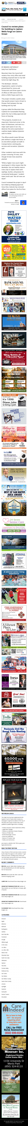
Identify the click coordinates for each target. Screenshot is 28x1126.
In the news (4, 945)
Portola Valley (5, 968)
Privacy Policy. (13, 1122)
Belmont (4, 926)
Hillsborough (5, 942)
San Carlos (4, 973)
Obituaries (4, 960)
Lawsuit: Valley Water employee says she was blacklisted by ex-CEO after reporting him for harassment (13, 867)
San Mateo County (6, 978)
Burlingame (4, 929)
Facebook (4, 937)
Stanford (4, 989)
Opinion (3, 963)
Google (3, 939)
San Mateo (4, 976)
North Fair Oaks (6, 958)
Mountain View (5, 955)
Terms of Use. (19, 1122)
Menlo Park (4, 952)
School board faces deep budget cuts (16, 881)
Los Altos (4, 947)
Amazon (4, 918)
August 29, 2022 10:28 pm (8, 38)
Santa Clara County (6, 981)
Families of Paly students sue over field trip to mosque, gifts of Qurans (14, 888)
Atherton (4, 924)
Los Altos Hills (5, 950)
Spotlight (4, 986)
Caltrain (3, 931)
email (5, 843)
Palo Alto (4, 965)
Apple (3, 921)
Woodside (4, 997)
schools (3, 984)
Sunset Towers (5, 994)
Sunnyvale (4, 992)
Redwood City (5, 971)
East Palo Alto (5, 934)
